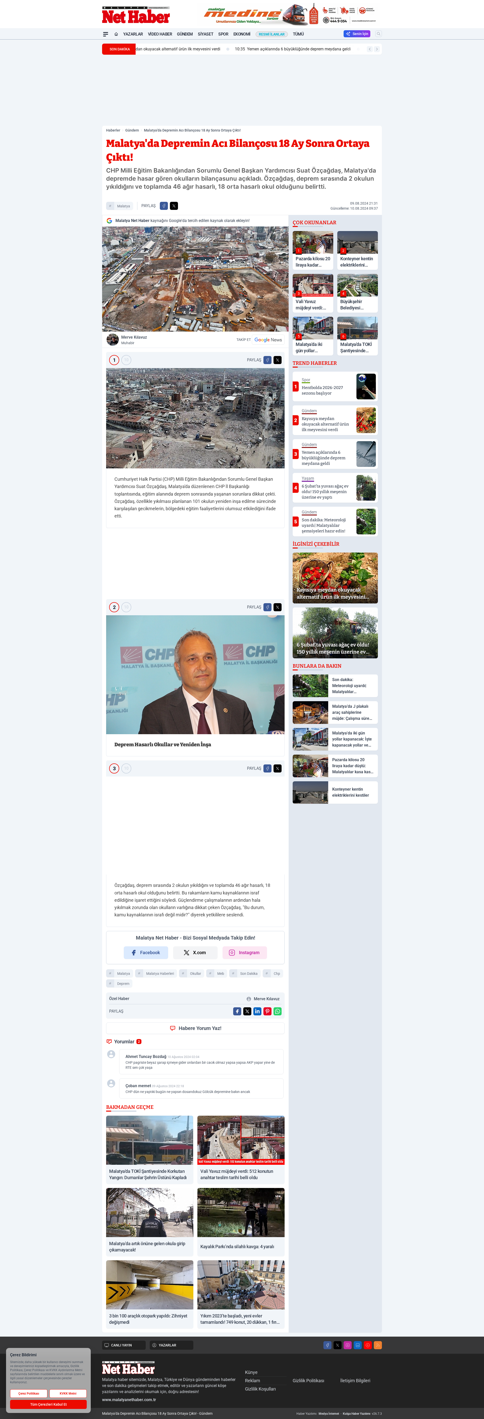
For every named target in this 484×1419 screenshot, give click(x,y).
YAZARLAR (167, 1345)
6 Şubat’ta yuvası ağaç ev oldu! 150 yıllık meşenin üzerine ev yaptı (335, 49)
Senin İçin (360, 34)
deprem (123, 984)
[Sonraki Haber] (377, 49)
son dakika (249, 974)
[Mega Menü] (105, 34)
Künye (251, 1372)
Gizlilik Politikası (308, 1380)
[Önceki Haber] (370, 49)
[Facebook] (327, 1345)
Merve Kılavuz (134, 340)
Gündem (185, 34)
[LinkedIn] (358, 1345)
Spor (223, 34)
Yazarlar (133, 34)
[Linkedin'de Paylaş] (257, 1011)
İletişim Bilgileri (355, 1380)
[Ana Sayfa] (116, 34)
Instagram (249, 952)
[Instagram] (348, 1345)
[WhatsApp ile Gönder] (278, 1011)
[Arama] (378, 33)
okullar (195, 974)
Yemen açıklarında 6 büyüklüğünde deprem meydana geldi (198, 49)
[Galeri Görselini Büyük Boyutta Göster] (195, 418)
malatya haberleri (160, 974)
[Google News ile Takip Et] (268, 340)
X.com (199, 952)
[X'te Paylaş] (174, 206)
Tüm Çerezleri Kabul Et (48, 1404)
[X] (338, 1345)
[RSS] (378, 1345)
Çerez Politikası (28, 1393)
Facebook (150, 952)
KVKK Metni (68, 1393)
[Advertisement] (78, 115)
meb (220, 974)
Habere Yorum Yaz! (200, 1028)
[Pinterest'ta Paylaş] (267, 1011)
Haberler (113, 130)
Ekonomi (242, 34)
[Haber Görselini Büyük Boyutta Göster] (195, 279)
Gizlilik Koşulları (260, 1389)
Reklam (252, 1380)
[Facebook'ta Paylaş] (164, 206)
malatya (123, 206)
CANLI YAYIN (121, 1345)
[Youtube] (368, 1345)
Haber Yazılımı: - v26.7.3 (339, 1413)
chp (277, 974)
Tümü (298, 34)
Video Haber (160, 34)
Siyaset (205, 34)
